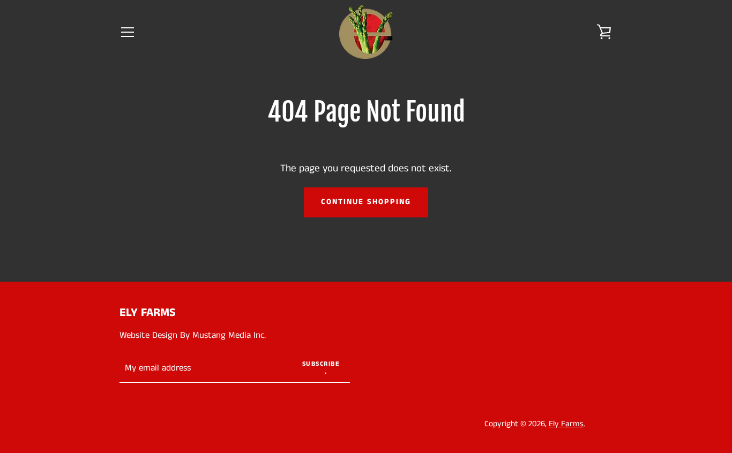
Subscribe (321, 363)
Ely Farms (147, 313)
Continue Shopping (366, 202)
